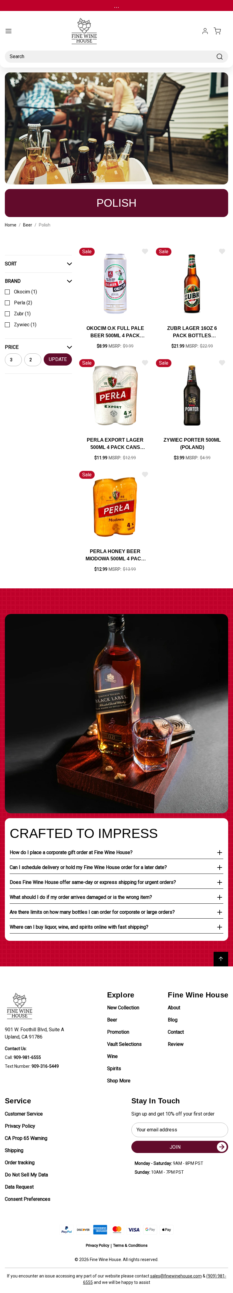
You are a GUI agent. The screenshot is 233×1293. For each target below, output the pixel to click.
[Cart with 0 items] (221, 31)
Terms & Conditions (130, 1245)
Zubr (22, 314)
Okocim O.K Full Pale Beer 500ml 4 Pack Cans (115, 332)
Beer (112, 1020)
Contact (176, 1032)
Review (176, 1044)
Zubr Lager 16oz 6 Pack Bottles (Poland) (192, 332)
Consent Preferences (27, 1199)
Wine (112, 1056)
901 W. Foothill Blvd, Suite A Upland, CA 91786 (35, 1033)
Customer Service (24, 1114)
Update (58, 359)
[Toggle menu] (8, 31)
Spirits (114, 1068)
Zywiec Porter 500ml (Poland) (192, 443)
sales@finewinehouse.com (176, 1276)
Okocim (25, 292)
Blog (172, 1020)
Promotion (118, 1032)
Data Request (19, 1187)
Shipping (14, 1150)
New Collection (123, 1008)
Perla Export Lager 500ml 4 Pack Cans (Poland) (115, 444)
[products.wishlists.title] (145, 251)
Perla (23, 303)
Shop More (118, 1081)
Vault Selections (124, 1044)
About (174, 1008)
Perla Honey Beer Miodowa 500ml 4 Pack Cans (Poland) (115, 555)
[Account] (205, 31)
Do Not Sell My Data (26, 1175)
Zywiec (25, 325)
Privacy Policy (20, 1126)
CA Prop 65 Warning (26, 1138)
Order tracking (20, 1162)
